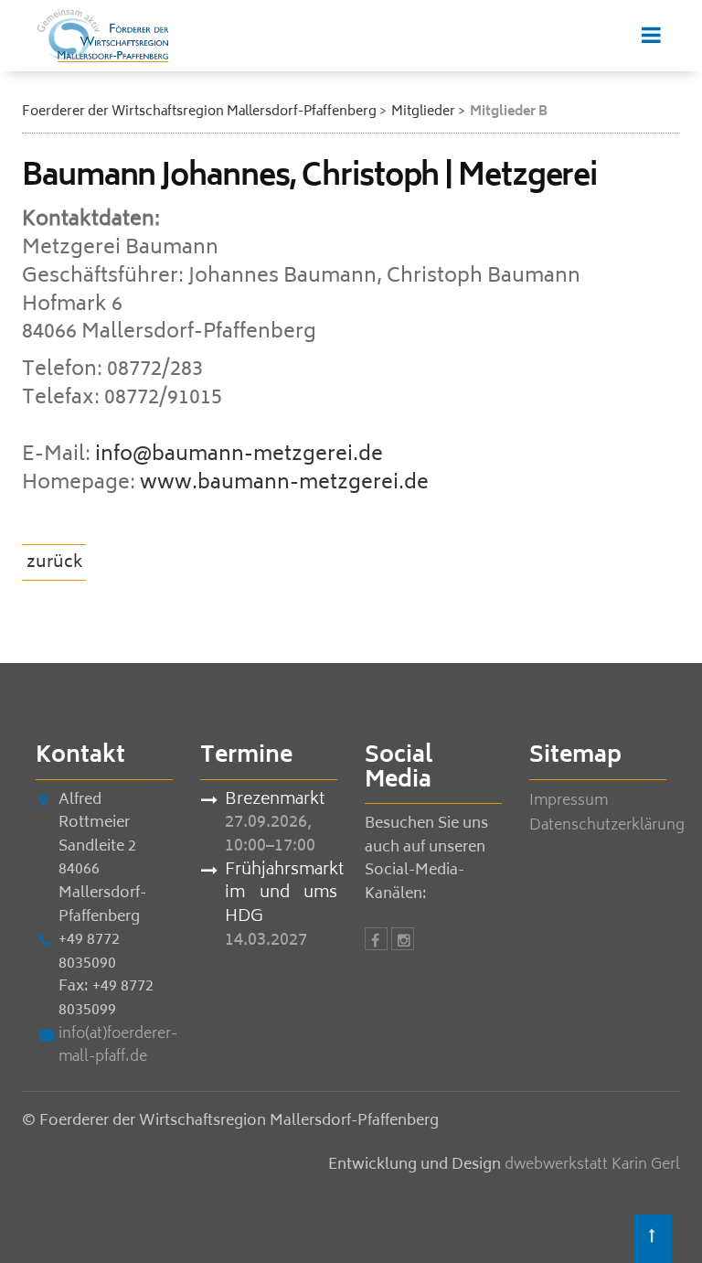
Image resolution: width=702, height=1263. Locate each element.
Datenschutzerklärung (607, 826)
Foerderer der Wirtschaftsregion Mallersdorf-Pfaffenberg (199, 112)
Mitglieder (423, 112)
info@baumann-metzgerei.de (239, 455)
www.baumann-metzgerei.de (284, 483)
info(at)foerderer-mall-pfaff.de (117, 1046)
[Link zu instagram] (402, 942)
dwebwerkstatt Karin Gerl (592, 1165)
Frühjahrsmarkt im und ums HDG (281, 895)
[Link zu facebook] (376, 942)
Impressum (568, 801)
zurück (55, 563)
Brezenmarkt (274, 801)
